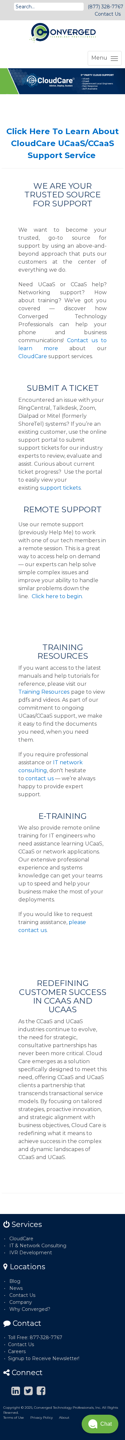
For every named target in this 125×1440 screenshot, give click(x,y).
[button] (100, 1424)
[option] (62, 81)
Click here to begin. (57, 596)
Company (20, 1302)
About (64, 1417)
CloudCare (32, 356)
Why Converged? (29, 1309)
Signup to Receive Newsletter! (43, 1358)
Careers (17, 1351)
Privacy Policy (41, 1417)
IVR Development (30, 1253)
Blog (14, 1281)
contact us (39, 778)
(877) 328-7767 (105, 7)
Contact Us (108, 14)
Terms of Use (13, 1417)
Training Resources (43, 692)
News (16, 1288)
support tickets (60, 488)
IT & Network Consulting (37, 1246)
